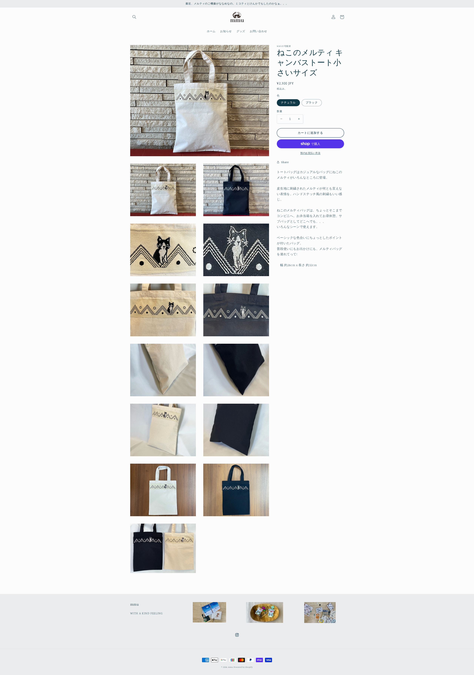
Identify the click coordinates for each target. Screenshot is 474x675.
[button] (134, 17)
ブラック (312, 102)
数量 (279, 111)
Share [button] (285, 162)
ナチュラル (288, 102)
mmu (230, 667)
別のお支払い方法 (310, 153)
